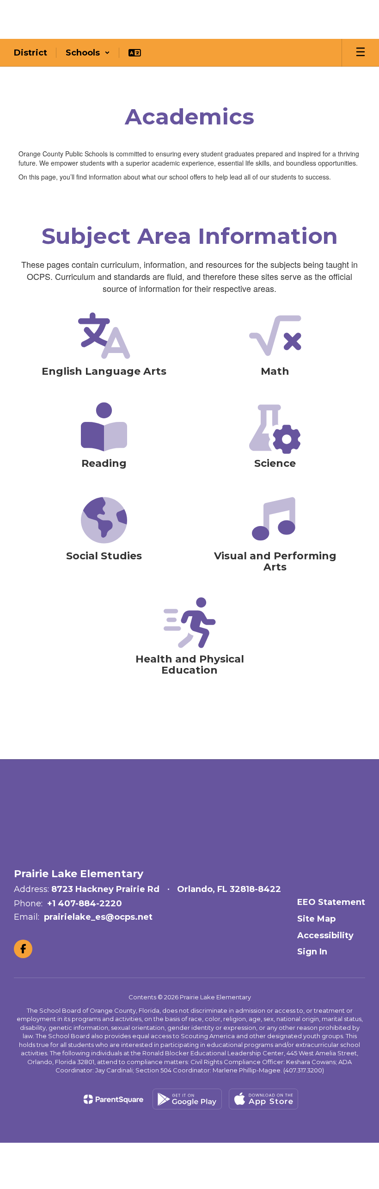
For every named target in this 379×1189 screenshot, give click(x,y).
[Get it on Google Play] (187, 1099)
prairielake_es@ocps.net (98, 917)
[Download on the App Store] (263, 1099)
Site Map (316, 919)
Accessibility (325, 935)
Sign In (312, 952)
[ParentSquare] (113, 1099)
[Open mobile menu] (360, 53)
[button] (87, 53)
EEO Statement (331, 902)
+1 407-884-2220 (84, 903)
